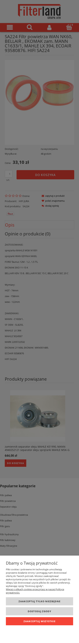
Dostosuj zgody (39, 611)
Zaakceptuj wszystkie (39, 621)
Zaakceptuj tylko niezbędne (39, 601)
